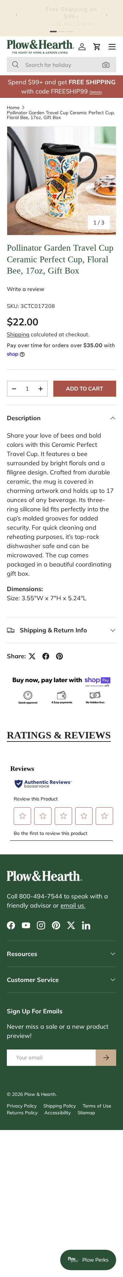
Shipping (18, 334)
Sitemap (86, 1112)
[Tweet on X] (32, 656)
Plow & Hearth (40, 1094)
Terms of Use (97, 1106)
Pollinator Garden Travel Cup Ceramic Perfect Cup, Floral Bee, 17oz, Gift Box (61, 114)
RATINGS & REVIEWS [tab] (59, 735)
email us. (72, 905)
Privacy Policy (22, 1106)
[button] (97, 46)
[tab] (53, 31)
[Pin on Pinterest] (59, 656)
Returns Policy (22, 1112)
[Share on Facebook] (46, 656)
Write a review (25, 288)
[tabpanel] (61, 798)
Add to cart (84, 388)
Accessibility (57, 1112)
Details (96, 92)
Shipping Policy (59, 1106)
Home (13, 107)
